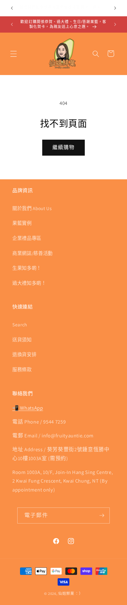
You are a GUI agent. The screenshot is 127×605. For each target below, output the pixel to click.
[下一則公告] (115, 8)
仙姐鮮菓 (66, 593)
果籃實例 (22, 223)
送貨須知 (22, 339)
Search (19, 324)
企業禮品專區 (26, 238)
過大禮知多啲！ (29, 283)
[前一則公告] (12, 8)
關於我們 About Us (32, 208)
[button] (13, 53)
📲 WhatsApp (27, 407)
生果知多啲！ (26, 268)
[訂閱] (101, 515)
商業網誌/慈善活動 (32, 253)
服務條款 (22, 369)
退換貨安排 (24, 354)
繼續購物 (63, 147)
